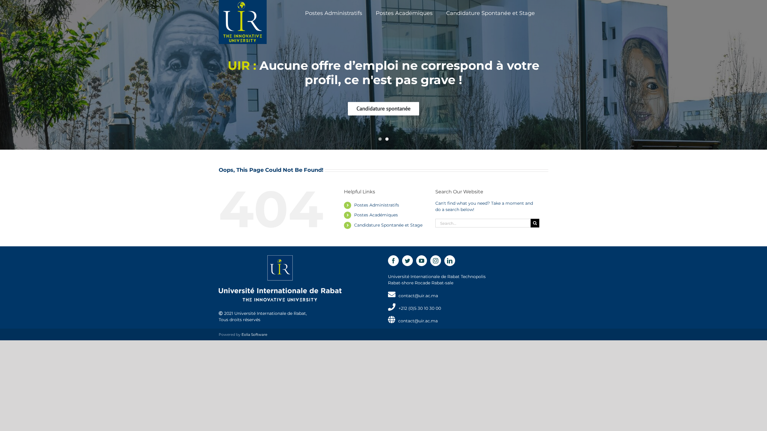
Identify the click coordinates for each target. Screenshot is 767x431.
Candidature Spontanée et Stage (388, 225)
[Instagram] (435, 260)
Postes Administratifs (376, 205)
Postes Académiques (376, 215)
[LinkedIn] (449, 260)
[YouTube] (421, 260)
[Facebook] (393, 260)
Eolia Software (254, 334)
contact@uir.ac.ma (418, 295)
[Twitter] (407, 260)
